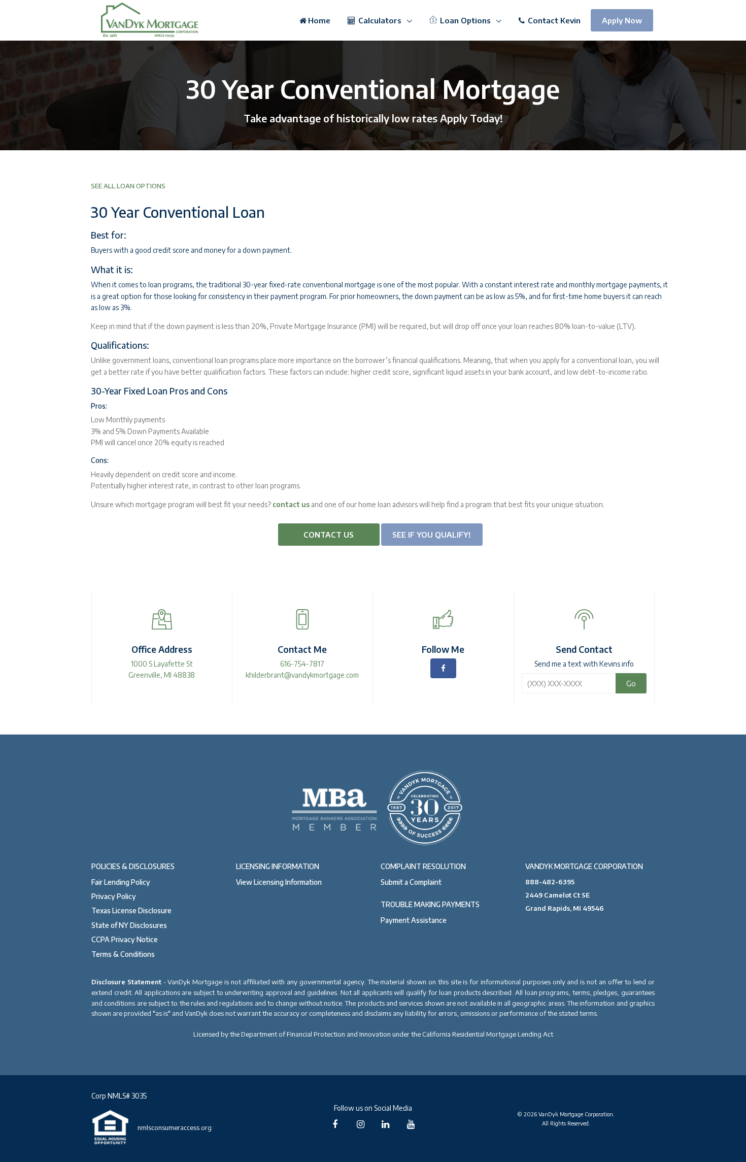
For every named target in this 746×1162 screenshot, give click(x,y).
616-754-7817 (302, 663)
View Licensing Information (279, 882)
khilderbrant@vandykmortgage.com (302, 675)
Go (631, 683)
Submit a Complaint (411, 882)
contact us (291, 504)
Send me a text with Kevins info (584, 663)
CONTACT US (328, 534)
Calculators (379, 20)
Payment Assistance (414, 920)
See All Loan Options (128, 186)
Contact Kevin (553, 20)
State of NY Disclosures (129, 925)
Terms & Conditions (123, 954)
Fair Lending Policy (120, 882)
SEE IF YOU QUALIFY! (431, 534)
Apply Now (622, 20)
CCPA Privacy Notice (124, 939)
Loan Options (465, 20)
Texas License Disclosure (131, 910)
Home (319, 20)
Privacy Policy (113, 896)
